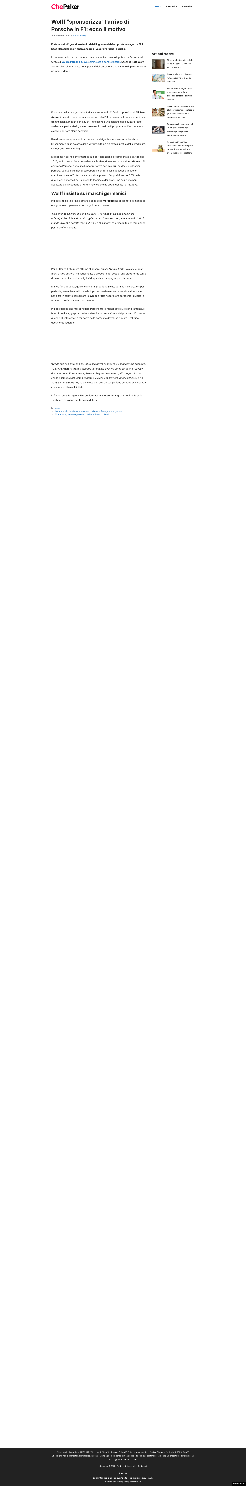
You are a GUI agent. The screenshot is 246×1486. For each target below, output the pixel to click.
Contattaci (142, 1466)
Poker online (171, 6)
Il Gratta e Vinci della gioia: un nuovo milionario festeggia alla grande (88, 411)
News (158, 6)
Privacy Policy (123, 1481)
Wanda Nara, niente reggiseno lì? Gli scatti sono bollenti (82, 414)
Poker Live (187, 6)
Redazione (110, 1481)
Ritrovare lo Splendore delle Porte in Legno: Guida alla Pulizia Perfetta (180, 64)
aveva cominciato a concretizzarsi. (91, 61)
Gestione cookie (239, 1484)
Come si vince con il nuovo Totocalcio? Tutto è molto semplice (179, 78)
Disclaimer (136, 1481)
